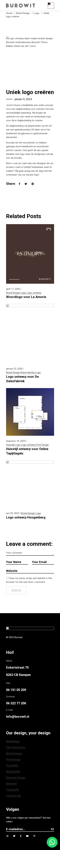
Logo (36, 13)
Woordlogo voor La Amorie (26, 297)
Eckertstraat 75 (17, 667)
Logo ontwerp (34, 292)
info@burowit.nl (17, 716)
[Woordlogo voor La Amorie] (30, 254)
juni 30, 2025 (12, 513)
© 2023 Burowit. (14, 637)
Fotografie (12, 789)
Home (9, 13)
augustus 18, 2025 (15, 441)
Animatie (11, 783)
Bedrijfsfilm (13, 771)
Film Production (15, 747)
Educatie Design (15, 777)
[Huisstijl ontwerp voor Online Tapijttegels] (30, 412)
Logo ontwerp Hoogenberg (25, 517)
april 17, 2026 (13, 289)
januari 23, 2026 (14, 368)
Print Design (42, 444)
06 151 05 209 (16, 690)
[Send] (52, 829)
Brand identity (27, 372)
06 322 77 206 (16, 703)
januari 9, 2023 (23, 99)
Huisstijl (10, 444)
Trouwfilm (12, 765)
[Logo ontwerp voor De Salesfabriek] (30, 333)
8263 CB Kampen (18, 675)
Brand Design (23, 13)
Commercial (13, 795)
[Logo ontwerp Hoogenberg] (30, 484)
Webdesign (13, 741)
